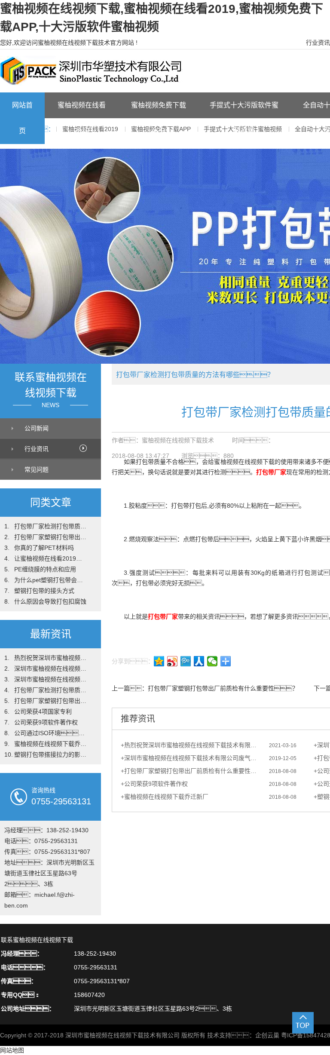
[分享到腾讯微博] (185, 661)
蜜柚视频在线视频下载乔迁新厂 (50, 743)
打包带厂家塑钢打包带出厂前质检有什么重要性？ (223, 688)
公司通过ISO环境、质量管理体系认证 (50, 733)
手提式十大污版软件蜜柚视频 (244, 118)
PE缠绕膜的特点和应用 (45, 569)
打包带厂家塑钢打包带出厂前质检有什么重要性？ (50, 537)
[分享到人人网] (199, 661)
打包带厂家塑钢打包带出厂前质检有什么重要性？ (191, 770)
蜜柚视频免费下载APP (158, 118)
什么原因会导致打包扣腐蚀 (50, 601)
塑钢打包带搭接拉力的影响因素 (50, 754)
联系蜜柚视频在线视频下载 (37, 939)
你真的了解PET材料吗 (44, 547)
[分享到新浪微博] (172, 661)
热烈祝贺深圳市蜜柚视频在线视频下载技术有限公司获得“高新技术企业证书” (191, 745)
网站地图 (12, 1050)
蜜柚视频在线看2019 (82, 118)
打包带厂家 (271, 472)
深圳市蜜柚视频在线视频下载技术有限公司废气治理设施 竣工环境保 (50, 668)
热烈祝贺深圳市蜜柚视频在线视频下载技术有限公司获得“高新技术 (50, 657)
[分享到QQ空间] (159, 661)
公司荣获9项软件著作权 (46, 722)
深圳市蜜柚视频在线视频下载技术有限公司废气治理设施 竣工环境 (50, 679)
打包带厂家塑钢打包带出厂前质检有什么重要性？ (50, 700)
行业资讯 (318, 42)
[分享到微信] (212, 661)
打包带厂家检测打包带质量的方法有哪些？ (50, 690)
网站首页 (22, 118)
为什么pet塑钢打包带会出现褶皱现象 (50, 580)
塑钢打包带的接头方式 (44, 590)
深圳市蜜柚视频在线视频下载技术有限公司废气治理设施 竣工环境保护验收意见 (191, 757)
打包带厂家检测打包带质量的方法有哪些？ (50, 526)
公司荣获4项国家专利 (43, 711)
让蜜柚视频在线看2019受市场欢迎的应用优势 (50, 558)
